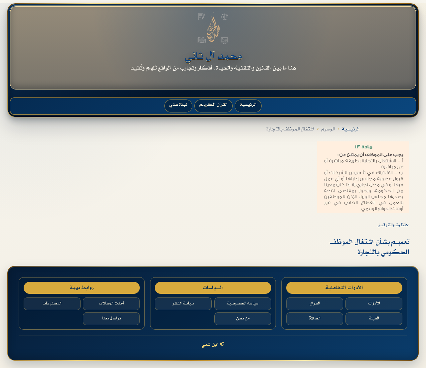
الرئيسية (350, 129)
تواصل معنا (111, 318)
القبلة (374, 318)
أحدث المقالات (111, 303)
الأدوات (374, 303)
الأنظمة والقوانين (393, 225)
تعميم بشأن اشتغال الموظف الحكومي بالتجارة (369, 247)
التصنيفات (52, 303)
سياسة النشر (183, 303)
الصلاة (314, 318)
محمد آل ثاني (213, 56)
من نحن (242, 318)
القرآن (315, 303)
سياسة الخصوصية (243, 303)
